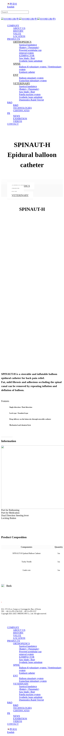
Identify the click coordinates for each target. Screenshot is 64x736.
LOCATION (19, 638)
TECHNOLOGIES (22, 708)
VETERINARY (20, 195)
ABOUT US (19, 630)
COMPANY (13, 627)
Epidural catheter (27, 673)
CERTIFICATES (21, 710)
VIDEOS (17, 721)
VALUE (17, 635)
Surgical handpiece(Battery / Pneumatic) (29, 647)
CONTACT (13, 724)
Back (9, 585)
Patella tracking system (29, 694)
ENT (15, 675)
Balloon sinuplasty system (31, 678)
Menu (4, 180)
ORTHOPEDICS (21, 643)
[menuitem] (12, 4)
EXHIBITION (20, 718)
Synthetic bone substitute (30, 662)
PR (8, 713)
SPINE (16, 665)
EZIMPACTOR (26, 657)
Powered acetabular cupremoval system (30, 652)
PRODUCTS (13, 641)
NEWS (16, 716)
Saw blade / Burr (27, 659)
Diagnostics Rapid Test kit (31, 700)
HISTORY (18, 632)
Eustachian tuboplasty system (33, 681)
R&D (9, 702)
